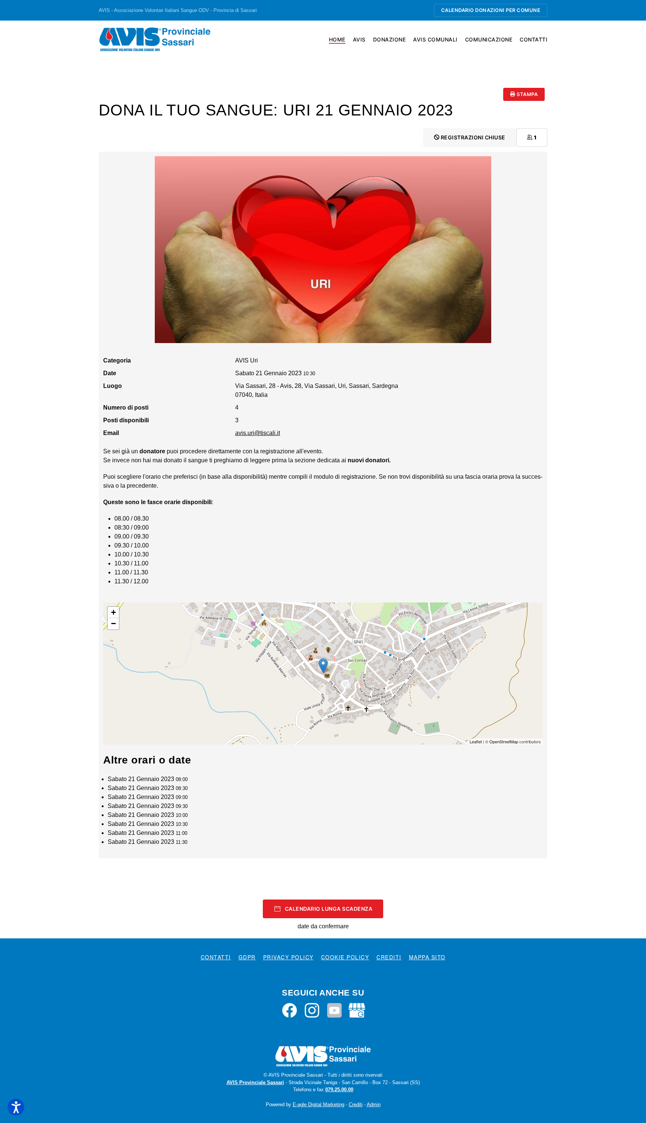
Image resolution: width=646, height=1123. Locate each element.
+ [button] (113, 612)
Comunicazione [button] (489, 39)
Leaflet (476, 741)
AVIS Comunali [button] (435, 39)
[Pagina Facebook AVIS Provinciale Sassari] (289, 1010)
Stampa (527, 94)
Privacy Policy (288, 957)
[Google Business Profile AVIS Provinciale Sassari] (356, 1010)
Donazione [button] (389, 39)
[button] (15, 1107)
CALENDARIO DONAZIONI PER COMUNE (491, 10)
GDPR (247, 957)
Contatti (533, 39)
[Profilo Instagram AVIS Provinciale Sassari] (312, 1010)
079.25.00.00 (339, 1089)
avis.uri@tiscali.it (257, 433)
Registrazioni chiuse (472, 137)
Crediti (389, 957)
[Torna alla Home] (155, 39)
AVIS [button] (359, 39)
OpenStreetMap (503, 741)
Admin (374, 1104)
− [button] (113, 623)
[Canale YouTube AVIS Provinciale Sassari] (334, 1010)
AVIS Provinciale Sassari (255, 1082)
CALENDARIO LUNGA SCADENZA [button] (329, 909)
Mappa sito (427, 957)
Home (337, 39)
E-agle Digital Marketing (318, 1104)
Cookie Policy (345, 957)
